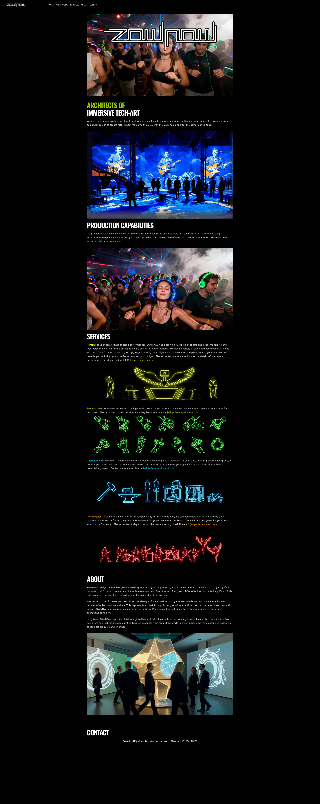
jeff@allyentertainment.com (138, 360)
